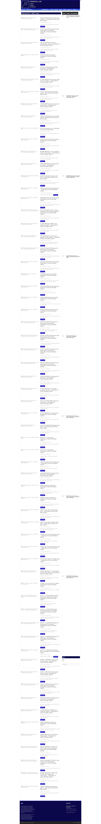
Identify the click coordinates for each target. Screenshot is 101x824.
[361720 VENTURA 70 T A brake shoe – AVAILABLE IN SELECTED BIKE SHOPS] (30, 562)
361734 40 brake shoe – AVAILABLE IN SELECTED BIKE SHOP (49, 129)
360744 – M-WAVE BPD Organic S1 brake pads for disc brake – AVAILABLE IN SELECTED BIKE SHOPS (49, 625)
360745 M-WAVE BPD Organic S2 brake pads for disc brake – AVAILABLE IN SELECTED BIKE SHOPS (49, 324)
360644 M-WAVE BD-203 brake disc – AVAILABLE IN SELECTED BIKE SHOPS (49, 463)
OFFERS (51, 9)
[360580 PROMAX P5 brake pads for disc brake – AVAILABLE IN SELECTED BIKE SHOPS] (30, 477)
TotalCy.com (78, 822)
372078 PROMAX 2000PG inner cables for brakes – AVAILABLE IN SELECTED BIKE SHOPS (49, 225)
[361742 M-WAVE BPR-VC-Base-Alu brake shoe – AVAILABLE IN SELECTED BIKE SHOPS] (30, 404)
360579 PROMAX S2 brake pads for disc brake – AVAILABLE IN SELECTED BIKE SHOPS (49, 378)
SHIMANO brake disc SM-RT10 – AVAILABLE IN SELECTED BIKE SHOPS (48, 275)
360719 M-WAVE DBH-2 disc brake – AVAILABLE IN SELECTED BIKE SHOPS (50, 140)
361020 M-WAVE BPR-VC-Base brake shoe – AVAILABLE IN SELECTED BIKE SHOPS (49, 426)
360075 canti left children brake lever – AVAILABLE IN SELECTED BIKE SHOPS (49, 511)
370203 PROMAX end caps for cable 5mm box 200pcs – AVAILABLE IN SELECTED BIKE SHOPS (49, 81)
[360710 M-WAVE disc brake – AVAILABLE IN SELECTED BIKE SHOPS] (30, 58)
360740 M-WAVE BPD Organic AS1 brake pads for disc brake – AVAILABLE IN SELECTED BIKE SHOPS (49, 365)
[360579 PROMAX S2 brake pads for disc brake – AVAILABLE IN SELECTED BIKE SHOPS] (30, 380)
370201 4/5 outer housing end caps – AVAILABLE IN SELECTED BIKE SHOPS (50, 548)
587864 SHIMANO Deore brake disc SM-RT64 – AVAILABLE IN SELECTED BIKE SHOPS (50, 19)
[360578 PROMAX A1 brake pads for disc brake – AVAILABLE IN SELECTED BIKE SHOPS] (30, 167)
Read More (42, 26)
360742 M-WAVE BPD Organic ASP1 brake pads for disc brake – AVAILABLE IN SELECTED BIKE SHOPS (49, 337)
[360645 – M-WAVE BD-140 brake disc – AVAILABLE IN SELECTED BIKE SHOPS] (30, 653)
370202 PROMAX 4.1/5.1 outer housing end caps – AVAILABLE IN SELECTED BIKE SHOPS (49, 390)
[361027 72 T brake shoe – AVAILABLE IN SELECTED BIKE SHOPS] (30, 441)
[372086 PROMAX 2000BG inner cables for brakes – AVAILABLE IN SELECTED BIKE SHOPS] (30, 713)
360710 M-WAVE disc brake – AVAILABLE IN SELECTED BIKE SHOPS (48, 56)
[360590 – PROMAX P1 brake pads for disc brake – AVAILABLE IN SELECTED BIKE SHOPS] (30, 663)
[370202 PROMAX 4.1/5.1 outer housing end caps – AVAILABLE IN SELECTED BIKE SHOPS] (30, 392)
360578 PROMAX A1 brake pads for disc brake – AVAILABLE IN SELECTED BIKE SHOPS (49, 165)
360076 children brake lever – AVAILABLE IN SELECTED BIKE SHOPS (48, 499)
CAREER (64, 9)
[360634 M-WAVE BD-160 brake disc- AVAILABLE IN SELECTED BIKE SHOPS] (30, 290)
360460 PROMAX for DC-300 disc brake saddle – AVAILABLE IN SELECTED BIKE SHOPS (49, 736)
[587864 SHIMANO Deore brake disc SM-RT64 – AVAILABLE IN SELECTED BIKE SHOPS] (30, 21)
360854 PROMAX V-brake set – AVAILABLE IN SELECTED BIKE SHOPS (48, 723)
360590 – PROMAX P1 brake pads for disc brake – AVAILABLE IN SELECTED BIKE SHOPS (49, 661)
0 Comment (49, 22)
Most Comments (74, 13)
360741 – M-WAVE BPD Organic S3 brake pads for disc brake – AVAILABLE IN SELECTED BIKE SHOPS (49, 638)
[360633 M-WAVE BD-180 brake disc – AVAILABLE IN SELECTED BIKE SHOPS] (30, 192)
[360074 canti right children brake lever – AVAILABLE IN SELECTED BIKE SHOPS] (30, 525)
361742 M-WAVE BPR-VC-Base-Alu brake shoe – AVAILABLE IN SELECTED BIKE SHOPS (49, 402)
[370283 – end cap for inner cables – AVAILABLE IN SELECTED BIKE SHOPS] (30, 587)
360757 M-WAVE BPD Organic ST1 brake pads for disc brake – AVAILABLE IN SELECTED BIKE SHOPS (49, 686)
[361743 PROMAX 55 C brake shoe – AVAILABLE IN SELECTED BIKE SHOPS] (30, 416)
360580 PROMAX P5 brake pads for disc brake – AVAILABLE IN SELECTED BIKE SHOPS (49, 474)
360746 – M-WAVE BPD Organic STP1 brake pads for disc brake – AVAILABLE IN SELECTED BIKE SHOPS (49, 611)
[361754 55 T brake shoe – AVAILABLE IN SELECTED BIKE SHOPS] (30, 453)
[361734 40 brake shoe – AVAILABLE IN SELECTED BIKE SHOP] (30, 132)
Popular (68, 13)
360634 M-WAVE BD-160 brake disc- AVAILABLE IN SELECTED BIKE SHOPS (50, 287)
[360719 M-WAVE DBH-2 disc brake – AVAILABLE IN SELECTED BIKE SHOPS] (30, 143)
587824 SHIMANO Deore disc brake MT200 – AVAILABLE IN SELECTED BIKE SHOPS (49, 117)
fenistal (42, 22)
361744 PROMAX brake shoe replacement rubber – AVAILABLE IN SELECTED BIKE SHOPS (50, 44)
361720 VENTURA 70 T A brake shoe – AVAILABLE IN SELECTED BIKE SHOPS (50, 560)
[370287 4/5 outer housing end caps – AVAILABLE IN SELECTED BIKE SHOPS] (30, 538)
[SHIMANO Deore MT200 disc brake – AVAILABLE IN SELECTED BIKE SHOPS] (30, 201)
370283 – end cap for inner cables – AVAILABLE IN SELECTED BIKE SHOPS (50, 585)
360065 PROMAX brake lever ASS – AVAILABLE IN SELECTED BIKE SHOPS (49, 311)
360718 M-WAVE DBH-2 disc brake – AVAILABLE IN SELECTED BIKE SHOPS (50, 263)
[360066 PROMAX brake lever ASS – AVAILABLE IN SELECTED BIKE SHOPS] (30, 301)
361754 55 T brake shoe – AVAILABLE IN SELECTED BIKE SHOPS (48, 451)
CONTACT (75, 9)
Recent (64, 13)
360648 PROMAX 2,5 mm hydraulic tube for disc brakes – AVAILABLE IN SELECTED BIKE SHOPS (50, 153)
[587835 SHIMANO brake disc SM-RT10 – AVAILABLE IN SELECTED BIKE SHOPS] (30, 179)
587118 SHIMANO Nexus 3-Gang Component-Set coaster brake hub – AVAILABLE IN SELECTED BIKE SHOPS (50, 212)
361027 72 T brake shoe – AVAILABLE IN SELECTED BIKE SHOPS (48, 439)
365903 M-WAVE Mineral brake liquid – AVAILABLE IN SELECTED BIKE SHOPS (49, 788)
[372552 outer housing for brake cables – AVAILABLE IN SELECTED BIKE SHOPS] (30, 95)
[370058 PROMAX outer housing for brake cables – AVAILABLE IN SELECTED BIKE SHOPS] (30, 107)
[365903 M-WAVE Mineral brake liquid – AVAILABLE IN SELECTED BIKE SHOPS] (30, 790)
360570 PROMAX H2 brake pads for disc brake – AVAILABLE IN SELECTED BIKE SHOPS (49, 699)
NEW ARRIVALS (45, 9)
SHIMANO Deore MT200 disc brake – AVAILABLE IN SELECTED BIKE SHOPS (50, 199)
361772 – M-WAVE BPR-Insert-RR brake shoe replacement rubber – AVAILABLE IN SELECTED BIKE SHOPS (49, 598)
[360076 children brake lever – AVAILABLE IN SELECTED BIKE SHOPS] (30, 501)
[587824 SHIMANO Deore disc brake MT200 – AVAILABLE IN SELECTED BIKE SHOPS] (30, 119)
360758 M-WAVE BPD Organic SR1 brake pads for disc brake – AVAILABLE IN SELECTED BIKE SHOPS (49, 31)
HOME (24, 9)
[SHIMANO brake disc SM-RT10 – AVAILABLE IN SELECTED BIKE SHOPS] (30, 277)
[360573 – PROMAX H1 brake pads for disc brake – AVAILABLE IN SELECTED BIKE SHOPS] (30, 675)
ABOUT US (69, 9)
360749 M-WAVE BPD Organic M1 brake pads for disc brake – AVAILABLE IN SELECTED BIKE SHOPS (49, 250)
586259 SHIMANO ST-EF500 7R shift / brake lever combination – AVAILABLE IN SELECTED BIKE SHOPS (49, 749)
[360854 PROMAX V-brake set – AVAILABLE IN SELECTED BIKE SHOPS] (30, 726)
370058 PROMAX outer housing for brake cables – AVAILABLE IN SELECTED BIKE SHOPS (49, 105)
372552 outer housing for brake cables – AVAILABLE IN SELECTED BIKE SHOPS (49, 93)
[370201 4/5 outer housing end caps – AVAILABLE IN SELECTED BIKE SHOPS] (30, 550)
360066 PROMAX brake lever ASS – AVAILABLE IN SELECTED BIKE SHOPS (49, 299)
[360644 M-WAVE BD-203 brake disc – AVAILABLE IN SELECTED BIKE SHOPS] (30, 465)
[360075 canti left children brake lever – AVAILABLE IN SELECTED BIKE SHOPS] (30, 513)
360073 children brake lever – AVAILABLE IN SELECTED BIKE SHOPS (48, 487)
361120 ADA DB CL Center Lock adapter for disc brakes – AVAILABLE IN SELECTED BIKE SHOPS (50, 237)
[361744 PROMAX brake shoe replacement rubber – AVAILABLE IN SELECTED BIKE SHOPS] (30, 46)
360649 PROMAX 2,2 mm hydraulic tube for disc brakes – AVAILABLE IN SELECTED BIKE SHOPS (50, 572)
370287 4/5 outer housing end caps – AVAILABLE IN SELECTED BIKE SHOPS (50, 536)
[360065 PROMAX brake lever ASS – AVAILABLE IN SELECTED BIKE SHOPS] (30, 313)
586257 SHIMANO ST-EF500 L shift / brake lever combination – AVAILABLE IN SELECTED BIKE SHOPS (49, 762)
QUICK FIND (28, 9)
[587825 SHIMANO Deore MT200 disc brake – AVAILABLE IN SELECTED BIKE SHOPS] (30, 70)
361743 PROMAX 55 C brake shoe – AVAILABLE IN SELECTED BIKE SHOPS (49, 414)
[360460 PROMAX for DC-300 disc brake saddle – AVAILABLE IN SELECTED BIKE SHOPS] (30, 738)
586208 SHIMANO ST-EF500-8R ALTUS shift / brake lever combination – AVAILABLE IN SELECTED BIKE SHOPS (48, 775)
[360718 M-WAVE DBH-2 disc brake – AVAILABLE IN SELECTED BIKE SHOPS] (30, 265)
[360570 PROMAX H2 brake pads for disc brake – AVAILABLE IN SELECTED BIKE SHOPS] (30, 701)
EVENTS (60, 9)
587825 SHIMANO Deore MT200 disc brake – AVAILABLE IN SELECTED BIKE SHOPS (48, 68)
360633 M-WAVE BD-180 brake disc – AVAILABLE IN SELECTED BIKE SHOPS (49, 189)
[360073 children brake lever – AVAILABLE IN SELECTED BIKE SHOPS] (30, 489)
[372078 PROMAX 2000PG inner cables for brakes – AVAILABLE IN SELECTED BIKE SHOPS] (30, 227)
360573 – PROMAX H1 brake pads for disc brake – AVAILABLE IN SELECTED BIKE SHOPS (49, 673)
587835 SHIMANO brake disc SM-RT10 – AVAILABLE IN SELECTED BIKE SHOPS (49, 177)
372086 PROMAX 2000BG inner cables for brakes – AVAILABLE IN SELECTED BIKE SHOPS (49, 711)
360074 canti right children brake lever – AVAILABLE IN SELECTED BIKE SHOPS (49, 523)
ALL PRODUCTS (36, 9)
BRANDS (56, 9)
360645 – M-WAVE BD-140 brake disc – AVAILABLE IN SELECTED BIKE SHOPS (50, 651)
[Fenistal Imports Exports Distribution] (32, 4)
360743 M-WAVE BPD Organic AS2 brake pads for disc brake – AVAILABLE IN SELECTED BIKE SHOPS (49, 351)
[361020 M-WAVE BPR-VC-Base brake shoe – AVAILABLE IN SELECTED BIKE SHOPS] (30, 429)
